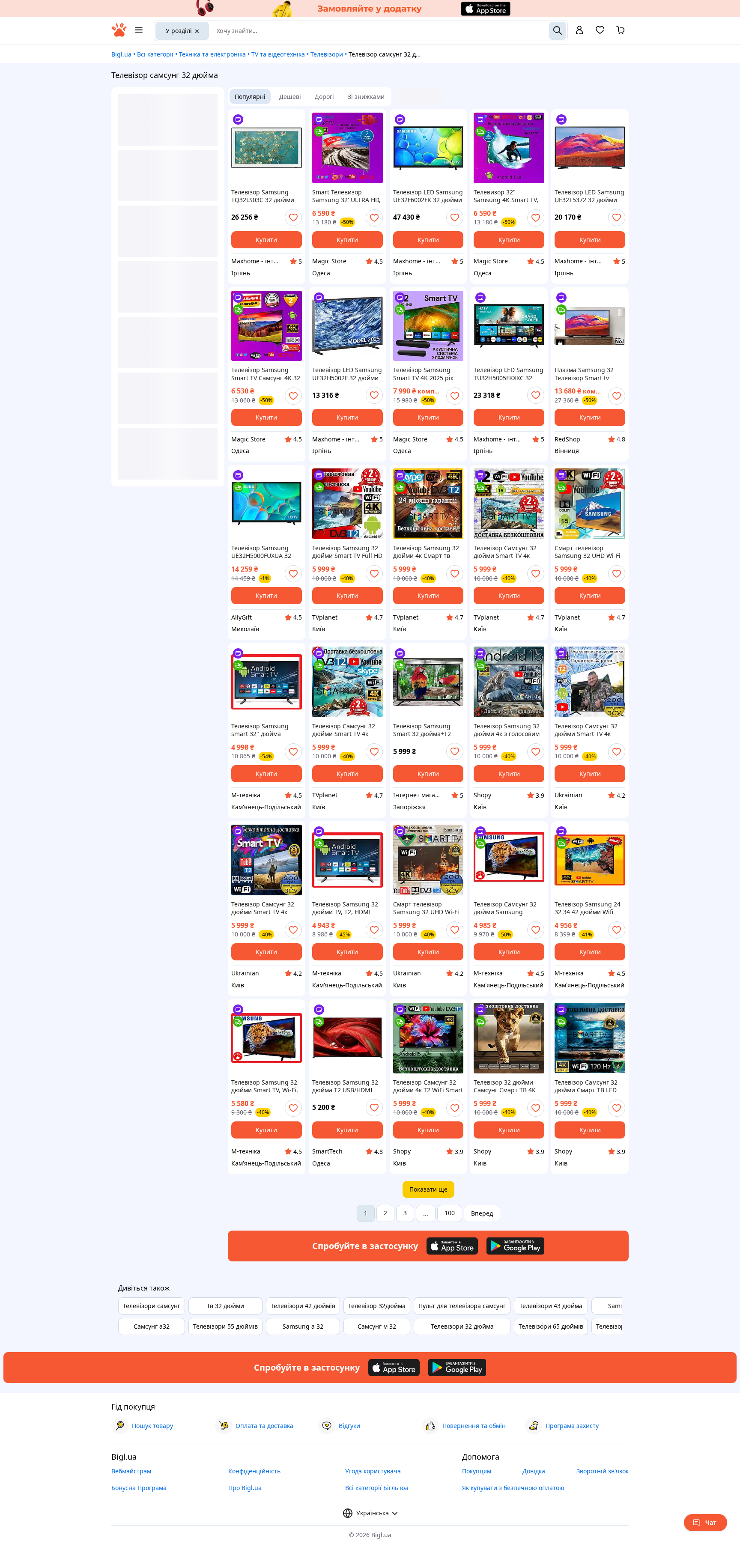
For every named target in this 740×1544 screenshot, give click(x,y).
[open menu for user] (579, 30)
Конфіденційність (254, 1471)
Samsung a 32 (303, 1326)
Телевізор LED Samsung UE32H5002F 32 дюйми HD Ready (347, 374)
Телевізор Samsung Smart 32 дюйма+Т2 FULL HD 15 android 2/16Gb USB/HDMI (422, 730)
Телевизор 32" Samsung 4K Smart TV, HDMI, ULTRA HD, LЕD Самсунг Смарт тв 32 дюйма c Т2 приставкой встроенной (508, 196)
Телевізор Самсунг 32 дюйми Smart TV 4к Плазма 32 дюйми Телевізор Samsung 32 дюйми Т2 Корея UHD (345, 730)
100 (450, 1213)
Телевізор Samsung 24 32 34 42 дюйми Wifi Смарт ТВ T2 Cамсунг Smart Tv (588, 908)
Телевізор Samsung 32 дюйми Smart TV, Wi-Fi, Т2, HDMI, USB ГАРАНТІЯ (266, 1086)
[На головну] (119, 34)
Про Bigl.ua (245, 1488)
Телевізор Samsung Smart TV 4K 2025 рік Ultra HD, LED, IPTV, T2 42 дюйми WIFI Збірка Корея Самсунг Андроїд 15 (427, 374)
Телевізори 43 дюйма (550, 1306)
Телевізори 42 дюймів (303, 1306)
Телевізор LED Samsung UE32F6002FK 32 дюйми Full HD (428, 196)
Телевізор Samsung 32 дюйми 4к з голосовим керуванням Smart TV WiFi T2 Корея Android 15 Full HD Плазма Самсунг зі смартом (507, 730)
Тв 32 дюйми (225, 1306)
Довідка (533, 1471)
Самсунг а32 (152, 1326)
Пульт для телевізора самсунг (462, 1306)
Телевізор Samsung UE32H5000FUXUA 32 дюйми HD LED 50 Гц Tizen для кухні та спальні (261, 552)
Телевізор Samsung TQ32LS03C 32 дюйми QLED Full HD (262, 196)
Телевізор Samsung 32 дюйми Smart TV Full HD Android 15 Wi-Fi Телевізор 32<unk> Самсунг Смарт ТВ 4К (347, 552)
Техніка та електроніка (212, 54)
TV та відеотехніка (278, 54)
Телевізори (326, 54)
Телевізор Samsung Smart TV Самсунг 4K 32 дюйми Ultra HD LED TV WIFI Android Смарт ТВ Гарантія (265, 374)
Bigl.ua (121, 54)
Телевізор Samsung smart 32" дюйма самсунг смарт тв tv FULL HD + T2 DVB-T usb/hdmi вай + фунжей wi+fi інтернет (266, 730)
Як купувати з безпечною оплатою (513, 1488)
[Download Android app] (515, 1246)
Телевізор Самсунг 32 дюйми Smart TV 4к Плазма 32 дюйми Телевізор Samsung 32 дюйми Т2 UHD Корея (264, 908)
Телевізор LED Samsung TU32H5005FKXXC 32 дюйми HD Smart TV (508, 374)
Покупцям (476, 1471)
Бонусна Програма (139, 1488)
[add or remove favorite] (293, 217)
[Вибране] (600, 33)
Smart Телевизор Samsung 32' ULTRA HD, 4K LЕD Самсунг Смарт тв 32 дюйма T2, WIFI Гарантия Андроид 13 (346, 196)
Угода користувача (373, 1471)
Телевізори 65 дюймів (551, 1326)
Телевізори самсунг (151, 1306)
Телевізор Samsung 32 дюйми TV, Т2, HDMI (345, 908)
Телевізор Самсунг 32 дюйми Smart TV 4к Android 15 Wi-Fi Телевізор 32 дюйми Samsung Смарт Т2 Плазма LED (586, 730)
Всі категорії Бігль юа (377, 1488)
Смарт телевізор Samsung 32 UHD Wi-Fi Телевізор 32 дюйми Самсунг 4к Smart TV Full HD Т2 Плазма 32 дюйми (588, 552)
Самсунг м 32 (377, 1326)
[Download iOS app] (452, 1246)
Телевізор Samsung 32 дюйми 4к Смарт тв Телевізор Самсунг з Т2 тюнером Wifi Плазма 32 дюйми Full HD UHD (427, 552)
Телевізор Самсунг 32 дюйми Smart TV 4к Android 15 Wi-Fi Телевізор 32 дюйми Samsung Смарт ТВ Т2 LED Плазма (506, 552)
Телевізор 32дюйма (377, 1306)
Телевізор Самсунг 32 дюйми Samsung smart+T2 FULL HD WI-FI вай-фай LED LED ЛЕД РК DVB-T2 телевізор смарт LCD (508, 908)
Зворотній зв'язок (602, 1471)
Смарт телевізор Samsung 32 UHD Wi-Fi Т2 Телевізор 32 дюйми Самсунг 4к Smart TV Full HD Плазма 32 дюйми (427, 908)
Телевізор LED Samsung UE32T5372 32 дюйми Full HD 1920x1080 (589, 196)
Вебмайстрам (131, 1471)
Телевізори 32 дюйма (462, 1326)
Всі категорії (155, 54)
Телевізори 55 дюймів (225, 1326)
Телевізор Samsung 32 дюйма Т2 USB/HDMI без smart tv (345, 1086)
